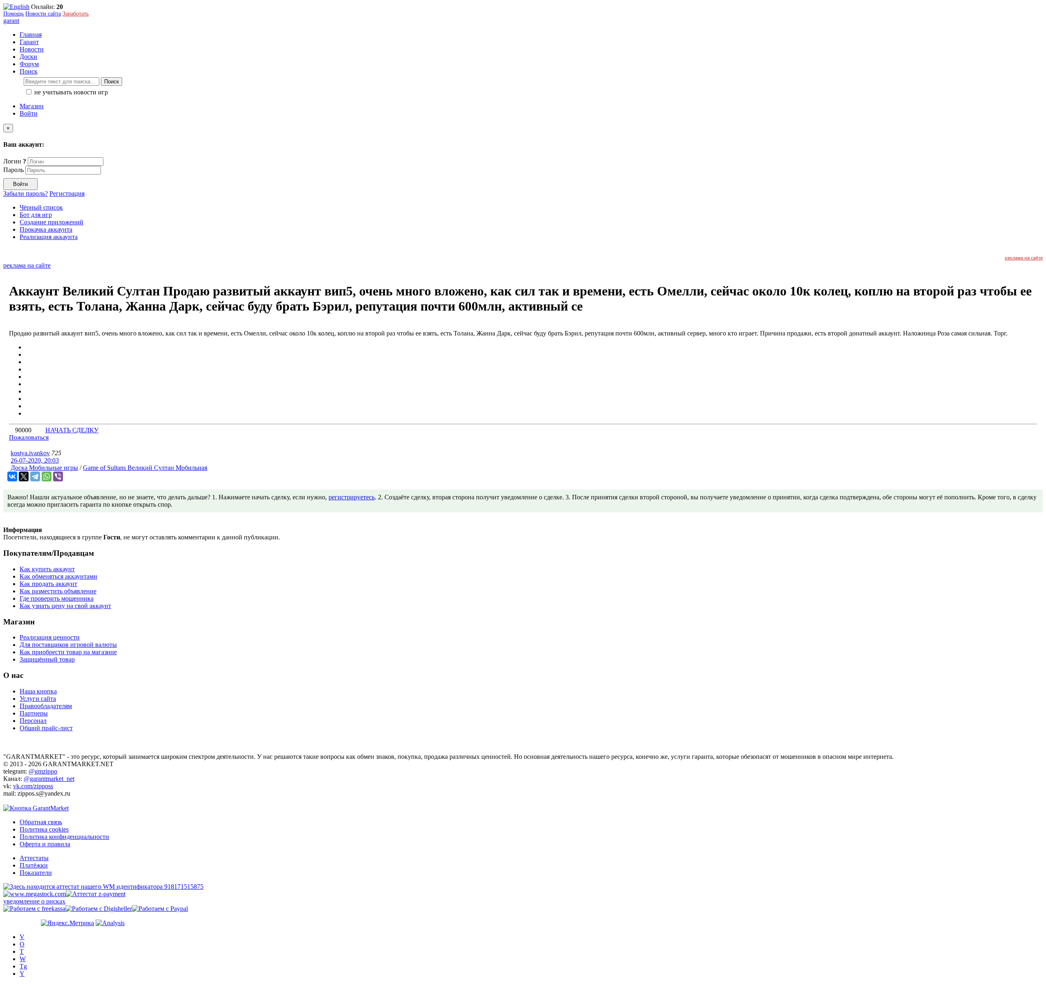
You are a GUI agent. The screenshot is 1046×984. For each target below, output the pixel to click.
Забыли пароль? (25, 193)
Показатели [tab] (36, 872)
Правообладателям (46, 705)
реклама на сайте (1024, 258)
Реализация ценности (50, 637)
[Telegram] (35, 476)
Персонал (33, 720)
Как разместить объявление (58, 591)
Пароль (13, 169)
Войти (29, 113)
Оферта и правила (45, 844)
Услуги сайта (38, 698)
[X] (24, 476)
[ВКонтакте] (12, 476)
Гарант (29, 41)
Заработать (76, 14)
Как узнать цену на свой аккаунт (65, 605)
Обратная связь (41, 822)
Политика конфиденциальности (64, 836)
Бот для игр (36, 214)
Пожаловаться (29, 437)
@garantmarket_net (49, 778)
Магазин (32, 106)
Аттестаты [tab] (34, 857)
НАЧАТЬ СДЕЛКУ (71, 430)
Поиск (111, 81)
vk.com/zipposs (33, 786)
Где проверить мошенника (57, 598)
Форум (29, 63)
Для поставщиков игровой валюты (68, 644)
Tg (23, 966)
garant (11, 20)
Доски (28, 56)
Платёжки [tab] (34, 865)
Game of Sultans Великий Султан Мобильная (145, 467)
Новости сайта (43, 14)
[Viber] (58, 476)
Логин (14, 161)
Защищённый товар (47, 659)
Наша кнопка (38, 691)
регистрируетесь (352, 497)
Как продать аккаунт (48, 583)
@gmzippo (43, 771)
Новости (32, 49)
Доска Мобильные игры (44, 467)
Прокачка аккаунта (46, 229)
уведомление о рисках (34, 901)
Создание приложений (51, 222)
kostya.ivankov (30, 453)
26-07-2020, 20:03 (35, 460)
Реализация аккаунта (49, 236)
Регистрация (67, 193)
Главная (31, 34)
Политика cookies (44, 829)
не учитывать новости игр (70, 92)
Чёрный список (41, 207)
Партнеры (34, 713)
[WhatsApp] (46, 476)
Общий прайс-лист (46, 728)
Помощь (13, 14)
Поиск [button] (29, 71)
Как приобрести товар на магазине (68, 652)
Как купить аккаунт (47, 569)
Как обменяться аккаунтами (58, 576)
